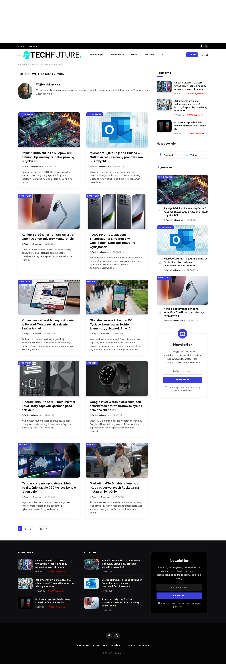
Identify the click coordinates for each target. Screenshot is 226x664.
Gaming (91, 282)
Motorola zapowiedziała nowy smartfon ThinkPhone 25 (190, 125)
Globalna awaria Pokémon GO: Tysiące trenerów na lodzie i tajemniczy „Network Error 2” (111, 324)
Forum (192, 55)
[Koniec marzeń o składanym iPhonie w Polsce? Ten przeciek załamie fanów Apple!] (49, 297)
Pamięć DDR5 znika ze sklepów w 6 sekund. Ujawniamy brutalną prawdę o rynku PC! (48, 157)
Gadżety (91, 363)
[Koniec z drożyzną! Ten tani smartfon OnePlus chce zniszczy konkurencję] (49, 211)
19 (41, 529)
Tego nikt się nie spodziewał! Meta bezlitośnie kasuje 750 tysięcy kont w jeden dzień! (49, 487)
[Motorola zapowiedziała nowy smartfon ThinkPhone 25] (164, 126)
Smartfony (25, 196)
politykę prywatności (182, 390)
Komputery (117, 54)
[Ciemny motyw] (202, 55)
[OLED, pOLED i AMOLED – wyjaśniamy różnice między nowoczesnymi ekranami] (164, 86)
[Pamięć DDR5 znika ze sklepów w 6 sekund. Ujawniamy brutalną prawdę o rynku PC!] (49, 129)
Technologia (96, 54)
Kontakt (21, 46)
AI (163, 54)
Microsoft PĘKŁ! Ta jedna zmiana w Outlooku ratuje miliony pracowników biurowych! (116, 157)
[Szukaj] (206, 54)
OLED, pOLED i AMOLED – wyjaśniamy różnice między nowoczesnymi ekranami (190, 85)
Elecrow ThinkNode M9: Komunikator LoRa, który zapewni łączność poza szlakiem (48, 406)
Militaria (150, 54)
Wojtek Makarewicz (48, 84)
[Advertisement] (113, 21)
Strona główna (24, 64)
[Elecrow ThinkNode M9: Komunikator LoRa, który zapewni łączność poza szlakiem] (49, 378)
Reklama (33, 46)
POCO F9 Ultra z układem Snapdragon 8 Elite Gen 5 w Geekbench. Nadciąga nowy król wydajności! (113, 241)
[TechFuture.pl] (52, 54)
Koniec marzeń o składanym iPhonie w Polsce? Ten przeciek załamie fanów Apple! (48, 324)
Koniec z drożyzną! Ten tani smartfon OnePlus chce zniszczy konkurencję (48, 237)
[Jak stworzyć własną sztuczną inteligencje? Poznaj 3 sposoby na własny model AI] (164, 104)
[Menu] (19, 54)
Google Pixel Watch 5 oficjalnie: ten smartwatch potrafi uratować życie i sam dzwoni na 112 (116, 406)
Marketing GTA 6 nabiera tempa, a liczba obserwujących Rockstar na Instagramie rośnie (114, 487)
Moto (134, 54)
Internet (23, 445)
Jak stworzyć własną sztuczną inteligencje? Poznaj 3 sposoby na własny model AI (190, 105)
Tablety (130, 645)
